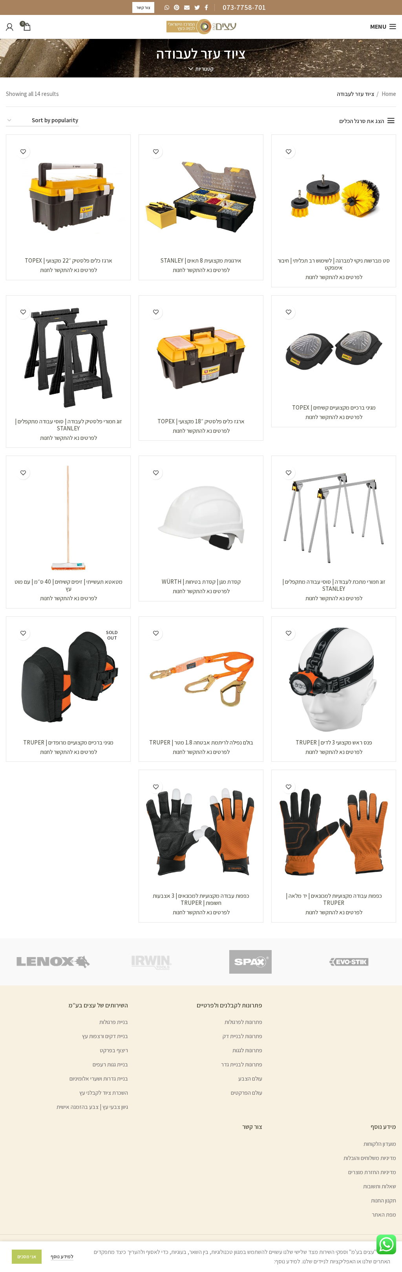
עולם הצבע (250, 1078)
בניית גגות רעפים (110, 1064)
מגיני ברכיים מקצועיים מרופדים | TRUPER (68, 742)
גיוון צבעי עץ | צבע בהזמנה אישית (92, 1106)
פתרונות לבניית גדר (241, 1064)
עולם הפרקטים (246, 1092)
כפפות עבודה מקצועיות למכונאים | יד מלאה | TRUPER (334, 899)
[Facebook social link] (206, 7)
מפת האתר (384, 1214)
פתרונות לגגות (247, 1050)
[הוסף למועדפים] (288, 151)
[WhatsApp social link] (167, 7)
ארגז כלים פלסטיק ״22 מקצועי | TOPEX (68, 260)
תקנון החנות (383, 1200)
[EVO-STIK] (349, 962)
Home (388, 93)
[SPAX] (250, 962)
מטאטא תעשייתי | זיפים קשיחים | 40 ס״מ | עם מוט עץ (68, 585)
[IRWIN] (151, 962)
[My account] (9, 27)
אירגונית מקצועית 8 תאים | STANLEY (201, 260)
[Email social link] (187, 7)
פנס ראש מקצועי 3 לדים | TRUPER (334, 742)
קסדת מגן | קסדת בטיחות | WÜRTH (201, 581)
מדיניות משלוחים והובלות (370, 1158)
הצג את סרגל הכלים (361, 121)
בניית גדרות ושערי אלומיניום (98, 1078)
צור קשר (143, 7)
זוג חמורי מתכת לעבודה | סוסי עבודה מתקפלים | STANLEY (334, 585)
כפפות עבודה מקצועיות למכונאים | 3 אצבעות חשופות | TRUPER (201, 899)
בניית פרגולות (113, 1022)
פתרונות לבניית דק (242, 1036)
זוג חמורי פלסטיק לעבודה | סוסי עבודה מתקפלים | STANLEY (68, 424)
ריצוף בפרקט (114, 1050)
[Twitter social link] (197, 7)
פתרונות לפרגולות (243, 1022)
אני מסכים (26, 1256)
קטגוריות (204, 69)
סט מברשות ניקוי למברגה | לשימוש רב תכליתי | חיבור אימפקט (334, 264)
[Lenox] (53, 962)
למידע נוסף (62, 1256)
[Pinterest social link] (177, 7)
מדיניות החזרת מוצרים (372, 1172)
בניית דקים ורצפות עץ (105, 1036)
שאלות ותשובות (379, 1186)
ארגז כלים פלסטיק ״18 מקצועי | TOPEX (201, 421)
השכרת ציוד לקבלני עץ (103, 1092)
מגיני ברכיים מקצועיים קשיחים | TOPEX (334, 407)
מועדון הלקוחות (380, 1143)
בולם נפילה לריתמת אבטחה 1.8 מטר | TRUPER (201, 742)
